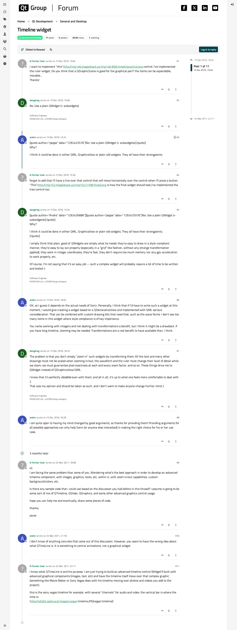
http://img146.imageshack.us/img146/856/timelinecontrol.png (103, 66)
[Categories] (4, 4)
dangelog (34, 100)
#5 (178, 209)
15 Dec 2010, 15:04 (65, 61)
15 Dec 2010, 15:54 (60, 209)
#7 (178, 351)
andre (33, 137)
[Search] (4, 49)
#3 (178, 137)
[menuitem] (232, 4)
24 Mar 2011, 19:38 (66, 462)
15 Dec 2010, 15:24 (56, 137)
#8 (178, 417)
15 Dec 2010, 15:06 (60, 100)
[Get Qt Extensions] (4, 56)
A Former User (37, 61)
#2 (178, 100)
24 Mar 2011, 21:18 (56, 536)
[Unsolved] (4, 64)
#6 (178, 300)
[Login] (232, 4)
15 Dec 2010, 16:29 (56, 417)
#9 (178, 462)
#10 (177, 536)
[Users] (4, 34)
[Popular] (4, 27)
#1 (178, 61)
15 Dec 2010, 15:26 (65, 175)
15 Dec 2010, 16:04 (56, 300)
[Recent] (4, 12)
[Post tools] (176, 89)
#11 (177, 566)
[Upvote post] (162, 89)
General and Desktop (31, 37)
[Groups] (4, 41)
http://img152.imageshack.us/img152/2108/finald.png (72, 185)
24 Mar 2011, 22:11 (66, 566)
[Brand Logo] (48, 7)
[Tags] (4, 19)
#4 (178, 175)
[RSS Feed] (51, 49)
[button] (4, 626)
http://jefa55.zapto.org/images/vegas (53, 601)
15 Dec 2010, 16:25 (60, 351)
